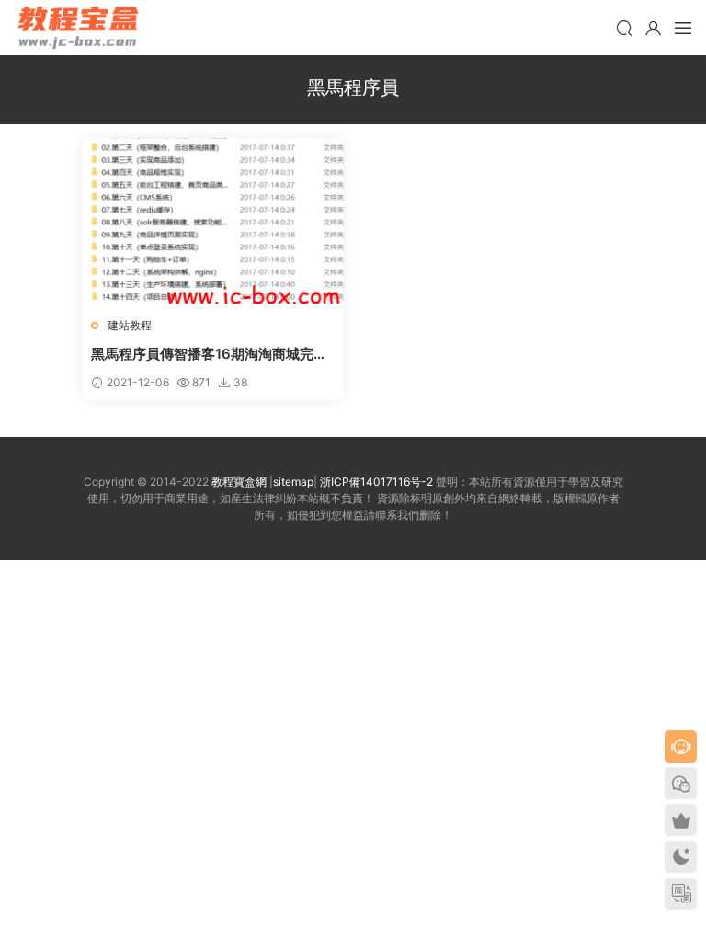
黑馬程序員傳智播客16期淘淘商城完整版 (209, 354)
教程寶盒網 (78, 27)
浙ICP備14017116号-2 (376, 481)
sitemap (293, 481)
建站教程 (130, 325)
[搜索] (624, 27)
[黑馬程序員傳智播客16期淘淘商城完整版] (213, 221)
